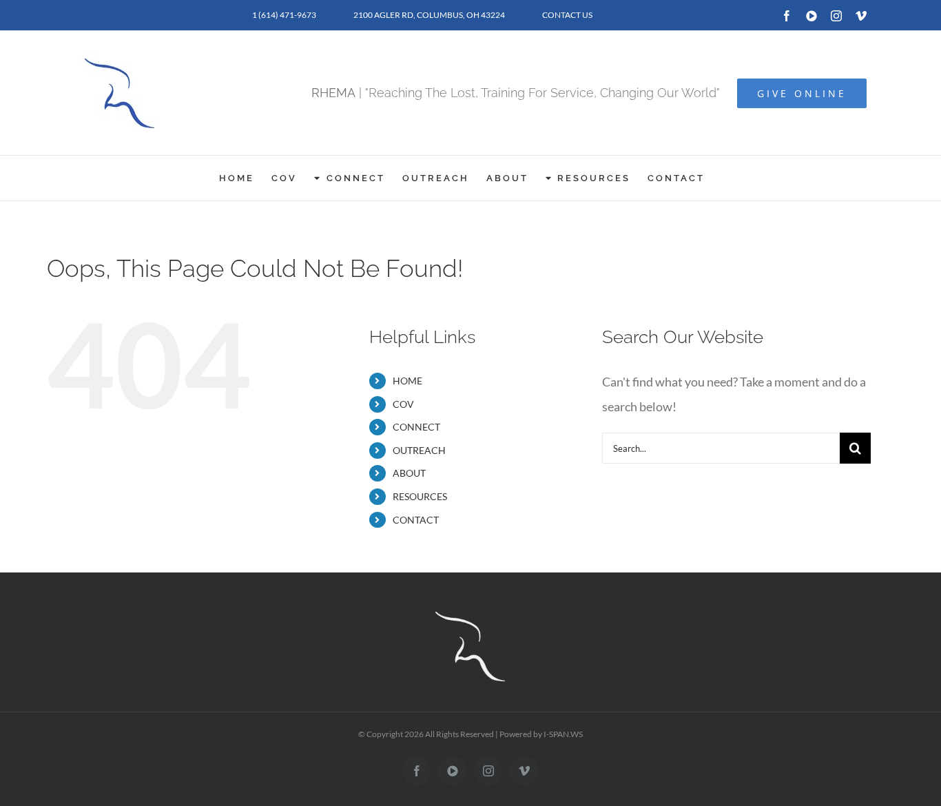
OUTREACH (419, 450)
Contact (416, 520)
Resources (420, 496)
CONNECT (416, 427)
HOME (407, 380)
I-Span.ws (563, 734)
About (409, 473)
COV (403, 404)
